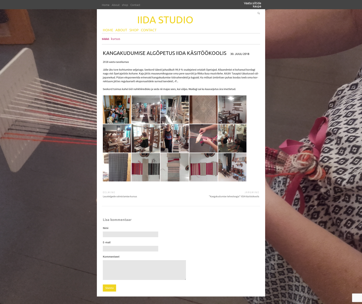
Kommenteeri (111, 256)
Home (105, 5)
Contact (135, 5)
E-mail (107, 242)
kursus (115, 39)
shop (125, 5)
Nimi (105, 228)
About (116, 5)
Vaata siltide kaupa (252, 4)
